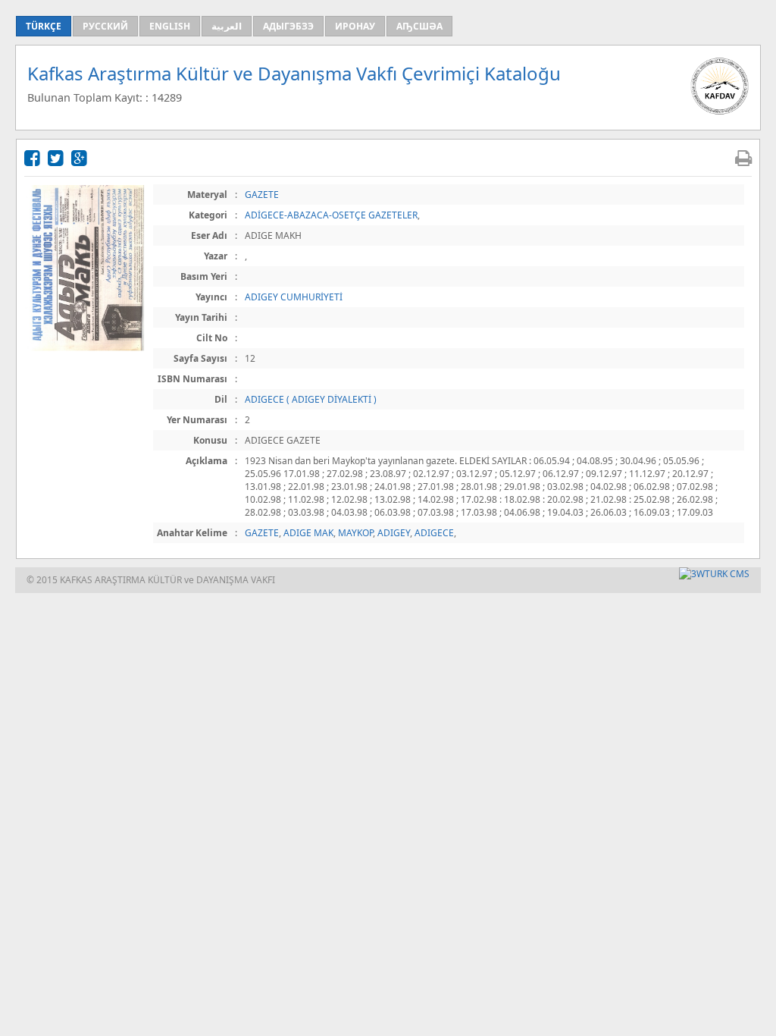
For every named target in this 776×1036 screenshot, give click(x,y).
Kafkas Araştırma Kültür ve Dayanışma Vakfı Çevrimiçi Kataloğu (294, 73)
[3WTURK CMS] (714, 573)
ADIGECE (434, 532)
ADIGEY (393, 532)
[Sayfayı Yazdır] (743, 157)
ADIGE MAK (308, 532)
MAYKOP (355, 532)
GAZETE (262, 194)
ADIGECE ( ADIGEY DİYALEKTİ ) (311, 399)
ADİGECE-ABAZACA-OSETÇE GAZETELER (331, 215)
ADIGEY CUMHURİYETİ (294, 296)
